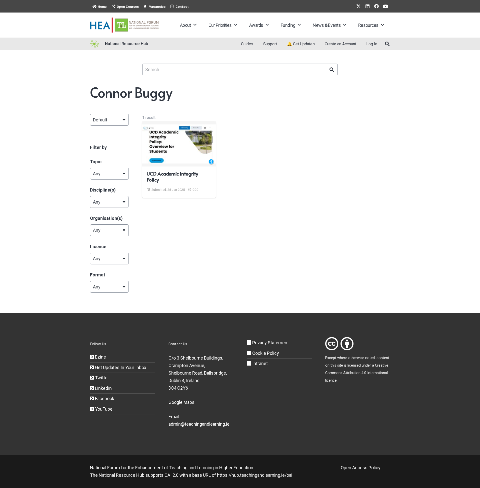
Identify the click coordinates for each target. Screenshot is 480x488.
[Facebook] (376, 6)
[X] (358, 6)
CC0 (195, 190)
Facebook (104, 398)
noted (370, 358)
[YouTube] (385, 6)
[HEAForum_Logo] (124, 25)
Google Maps (181, 402)
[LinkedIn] (367, 6)
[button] (194, 25)
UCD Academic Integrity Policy (172, 176)
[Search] (332, 69)
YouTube (103, 409)
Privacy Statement (270, 342)
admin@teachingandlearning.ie (199, 424)
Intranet (259, 363)
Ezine (100, 357)
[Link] (331, 344)
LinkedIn (103, 388)
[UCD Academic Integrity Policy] (179, 144)
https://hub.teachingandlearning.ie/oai (254, 475)
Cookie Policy (265, 353)
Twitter (101, 377)
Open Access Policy (360, 467)
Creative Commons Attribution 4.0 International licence (356, 373)
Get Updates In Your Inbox (120, 367)
